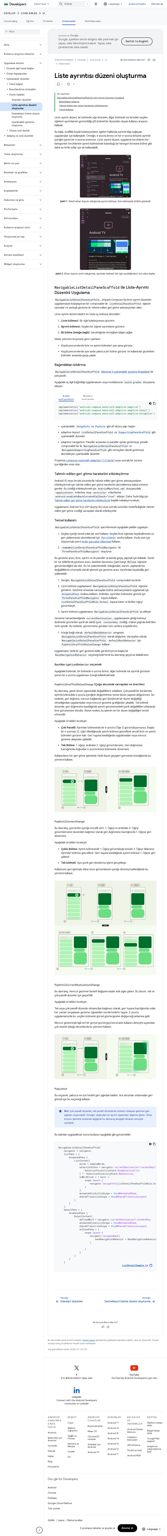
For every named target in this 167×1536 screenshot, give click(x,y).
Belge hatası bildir (153, 1432)
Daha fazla (40, 3)
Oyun (70, 1422)
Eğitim (30, 21)
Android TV (93, 1452)
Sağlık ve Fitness (72, 1437)
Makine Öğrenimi (72, 1429)
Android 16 (113, 1428)
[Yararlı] (149, 59)
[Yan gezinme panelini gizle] (39, 1530)
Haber (51, 1456)
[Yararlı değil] (154, 59)
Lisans (61, 1520)
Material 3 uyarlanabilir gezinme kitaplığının (125, 371)
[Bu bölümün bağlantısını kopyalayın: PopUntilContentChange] (88, 822)
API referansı (133, 1445)
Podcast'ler (53, 1466)
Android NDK (134, 1455)
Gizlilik (71, 1451)
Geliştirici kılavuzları (132, 1438)
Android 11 (112, 1454)
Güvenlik (52, 1445)
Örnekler (48, 21)
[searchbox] (22, 31)
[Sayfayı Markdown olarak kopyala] (69, 84)
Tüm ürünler (54, 1508)
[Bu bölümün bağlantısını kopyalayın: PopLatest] (70, 1089)
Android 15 (113, 1433)
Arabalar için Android (94, 1445)
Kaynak (51, 1450)
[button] (19, 44)
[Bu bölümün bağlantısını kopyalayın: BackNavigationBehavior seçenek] (105, 665)
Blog (50, 1461)
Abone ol (127, 1528)
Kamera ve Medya (73, 1445)
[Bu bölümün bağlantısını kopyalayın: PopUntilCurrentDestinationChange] (103, 985)
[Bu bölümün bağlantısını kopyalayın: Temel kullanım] (79, 520)
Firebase (52, 1498)
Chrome (52, 1492)
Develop (10, 13)
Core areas (29, 13)
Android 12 (113, 1448)
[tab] (66, 397)
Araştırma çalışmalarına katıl (154, 1449)
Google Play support (153, 1440)
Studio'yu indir (134, 1450)
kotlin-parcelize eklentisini (96, 541)
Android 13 (113, 1443)
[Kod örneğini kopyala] (154, 403)
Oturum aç (157, 3)
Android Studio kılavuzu (135, 1430)
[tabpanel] (105, 410)
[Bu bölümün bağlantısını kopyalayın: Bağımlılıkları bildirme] (89, 365)
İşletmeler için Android (55, 1439)
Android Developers (63, 59)
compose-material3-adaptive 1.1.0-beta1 (90, 460)
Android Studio (137, 3)
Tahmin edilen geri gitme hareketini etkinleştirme (82, 500)
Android (52, 1432)
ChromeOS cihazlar (93, 1438)
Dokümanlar (69, 21)
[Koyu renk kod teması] (150, 403)
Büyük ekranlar (95, 1426)
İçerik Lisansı (89, 1340)
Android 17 (113, 1422)
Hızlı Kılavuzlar (93, 21)
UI (44, 13)
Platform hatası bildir (154, 1424)
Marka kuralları (75, 1520)
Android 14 (113, 1438)
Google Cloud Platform (60, 1503)
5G (69, 1456)
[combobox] (74, 4)
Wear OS (92, 1431)
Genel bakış (10, 21)
